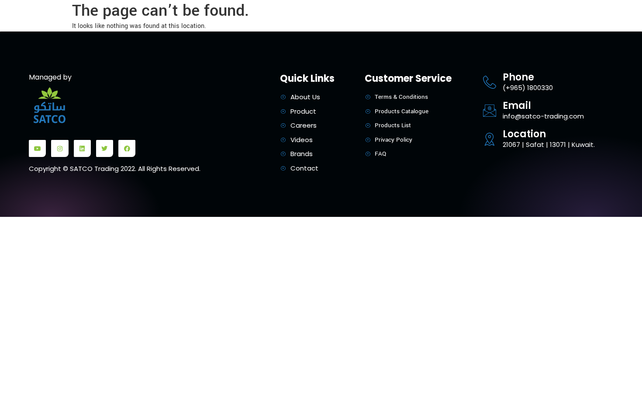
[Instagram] (59, 148)
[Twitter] (104, 148)
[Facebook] (126, 148)
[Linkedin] (82, 148)
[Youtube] (37, 148)
